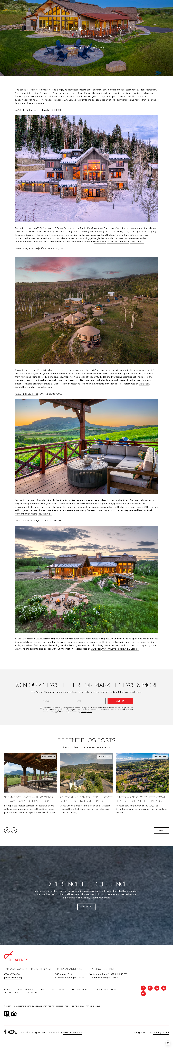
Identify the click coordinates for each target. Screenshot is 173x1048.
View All (161, 830)
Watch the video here (118, 242)
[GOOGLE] (143, 993)
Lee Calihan (100, 242)
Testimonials (11, 993)
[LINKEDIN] (156, 988)
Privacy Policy (86, 712)
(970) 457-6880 (12, 974)
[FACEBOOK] (143, 988)
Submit (120, 701)
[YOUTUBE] (163, 988)
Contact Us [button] (86, 907)
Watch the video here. (113, 649)
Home (7, 989)
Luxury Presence (72, 1032)
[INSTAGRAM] (150, 988)
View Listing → (137, 242)
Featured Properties (52, 989)
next (14, 830)
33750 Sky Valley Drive (26, 110)
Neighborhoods (81, 989)
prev (7, 830)
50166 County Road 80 (26, 248)
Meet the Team (25, 989)
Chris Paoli (144, 384)
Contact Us (32, 993)
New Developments (108, 989)
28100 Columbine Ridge (27, 520)
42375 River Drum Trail (26, 394)
